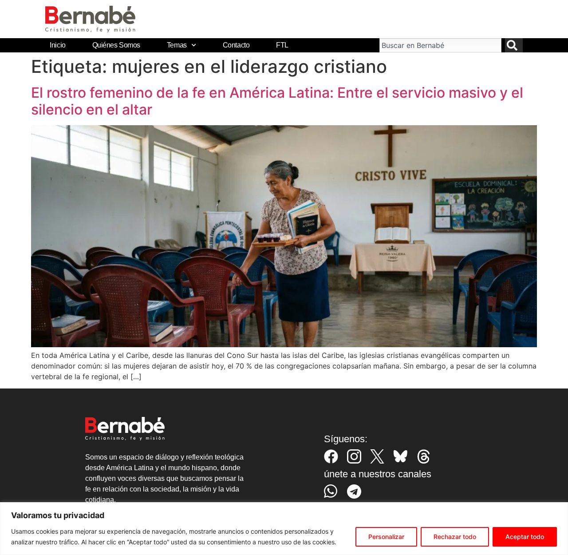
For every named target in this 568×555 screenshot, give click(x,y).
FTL (282, 45)
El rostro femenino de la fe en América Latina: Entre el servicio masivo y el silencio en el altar (277, 101)
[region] (284, 528)
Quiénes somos (116, 45)
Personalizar (386, 536)
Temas (177, 45)
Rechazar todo (455, 536)
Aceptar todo (524, 536)
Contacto (236, 45)
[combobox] (440, 45)
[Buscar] (514, 45)
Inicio (57, 45)
